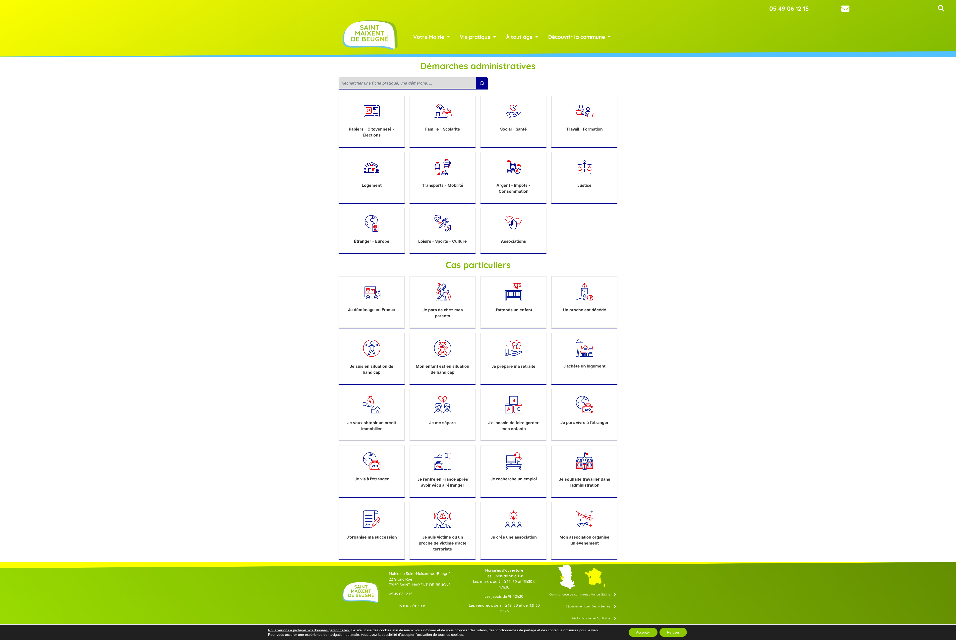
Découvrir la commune (576, 37)
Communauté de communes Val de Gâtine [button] (579, 594)
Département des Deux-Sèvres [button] (587, 606)
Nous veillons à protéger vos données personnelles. (309, 630)
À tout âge (519, 37)
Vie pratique (475, 37)
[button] (941, 8)
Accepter (643, 632)
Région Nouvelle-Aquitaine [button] (590, 618)
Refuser (673, 632)
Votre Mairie (428, 37)
